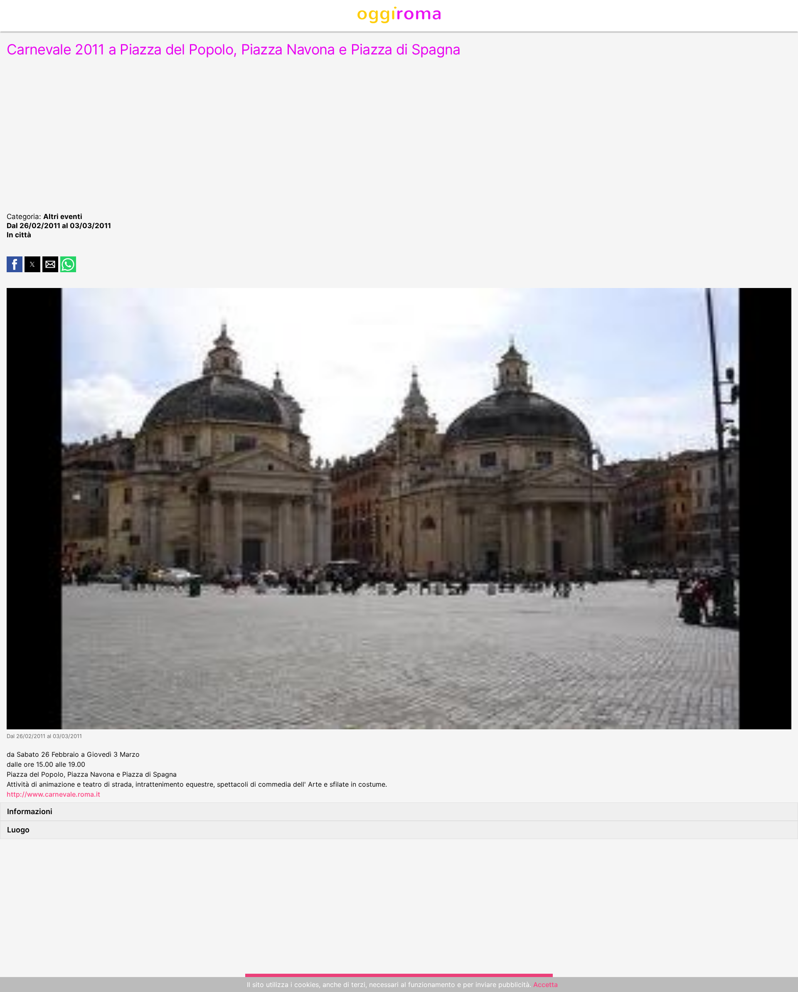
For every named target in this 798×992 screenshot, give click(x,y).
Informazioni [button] (29, 811)
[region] (399, 133)
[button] (14, 264)
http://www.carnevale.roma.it (53, 794)
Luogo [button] (18, 829)
